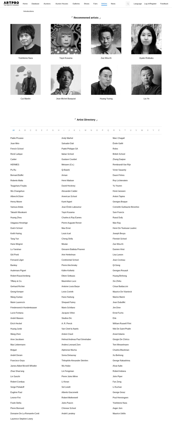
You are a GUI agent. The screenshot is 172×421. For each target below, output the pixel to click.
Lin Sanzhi (15, 376)
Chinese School (69, 408)
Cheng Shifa (67, 239)
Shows (86, 4)
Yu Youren (117, 186)
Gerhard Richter (17, 286)
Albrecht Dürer (16, 196)
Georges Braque (120, 202)
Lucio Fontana (16, 313)
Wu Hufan (66, 366)
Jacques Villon (68, 313)
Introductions (28, 11)
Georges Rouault (120, 270)
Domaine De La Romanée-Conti (24, 413)
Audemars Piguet (18, 270)
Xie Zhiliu (117, 281)
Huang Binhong (120, 276)
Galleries (76, 4)
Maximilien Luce (69, 281)
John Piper (117, 376)
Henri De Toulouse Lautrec (125, 228)
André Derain (16, 355)
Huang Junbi (16, 329)
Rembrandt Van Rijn (122, 165)
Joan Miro (14, 143)
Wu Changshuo (17, 191)
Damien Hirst (118, 249)
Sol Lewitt (66, 387)
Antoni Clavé (67, 334)
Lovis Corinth (67, 292)
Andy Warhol (67, 138)
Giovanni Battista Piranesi (73, 249)
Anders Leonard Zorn (71, 345)
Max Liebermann (17, 345)
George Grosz (119, 392)
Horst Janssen (119, 191)
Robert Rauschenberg (20, 276)
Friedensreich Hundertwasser (23, 308)
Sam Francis (118, 212)
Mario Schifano (68, 308)
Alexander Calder (69, 191)
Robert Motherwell (70, 398)
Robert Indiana (119, 371)
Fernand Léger (17, 260)
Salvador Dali (68, 143)
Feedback (164, 4)
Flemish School (120, 239)
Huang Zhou (16, 217)
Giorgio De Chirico (121, 339)
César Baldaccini (120, 286)
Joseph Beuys (119, 233)
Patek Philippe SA (70, 149)
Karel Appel (67, 202)
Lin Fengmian (68, 371)
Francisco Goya (17, 360)
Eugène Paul (16, 392)
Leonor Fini (15, 398)
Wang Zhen (15, 334)
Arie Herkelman (69, 255)
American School (69, 196)
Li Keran (65, 382)
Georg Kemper (17, 292)
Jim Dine (117, 308)
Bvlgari (13, 350)
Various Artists (16, 207)
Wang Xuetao (16, 297)
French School (17, 149)
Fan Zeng (117, 382)
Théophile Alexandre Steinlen (75, 360)
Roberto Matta (16, 180)
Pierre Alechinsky (69, 265)
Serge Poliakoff (17, 387)
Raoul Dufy (118, 217)
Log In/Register (150, 4)
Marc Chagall (119, 138)
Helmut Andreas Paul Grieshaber (76, 339)
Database (35, 4)
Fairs (95, 4)
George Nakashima (121, 360)
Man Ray (117, 223)
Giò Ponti (14, 255)
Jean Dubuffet (119, 302)
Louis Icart (66, 233)
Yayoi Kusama (65, 58)
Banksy (13, 265)
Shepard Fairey (68, 302)
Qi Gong (116, 265)
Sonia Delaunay (69, 355)
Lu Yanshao (15, 249)
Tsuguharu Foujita (18, 186)
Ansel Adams (119, 334)
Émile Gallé (118, 143)
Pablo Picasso (16, 138)
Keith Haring (16, 233)
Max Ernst (66, 228)
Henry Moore (16, 202)
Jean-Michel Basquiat (66, 99)
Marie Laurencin (17, 302)
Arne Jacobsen (17, 339)
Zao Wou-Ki (106, 58)
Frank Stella (15, 403)
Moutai (65, 244)
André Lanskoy (68, 413)
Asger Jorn (117, 408)
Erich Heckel (16, 323)
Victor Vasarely (119, 170)
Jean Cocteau (119, 260)
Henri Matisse (68, 180)
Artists (104, 4)
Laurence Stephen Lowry (21, 419)
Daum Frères (118, 175)
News (113, 4)
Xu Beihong (118, 355)
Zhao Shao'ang (17, 371)
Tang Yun (14, 239)
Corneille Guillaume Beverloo (126, 207)
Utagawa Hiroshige (19, 223)
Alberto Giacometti (70, 392)
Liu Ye (146, 99)
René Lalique (16, 154)
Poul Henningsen (120, 398)
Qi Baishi (66, 170)
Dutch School (16, 228)
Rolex (115, 149)
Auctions (47, 4)
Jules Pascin (67, 403)
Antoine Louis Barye (71, 286)
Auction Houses (62, 4)
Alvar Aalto (117, 366)
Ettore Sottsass (68, 276)
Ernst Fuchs (118, 313)
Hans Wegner (16, 244)
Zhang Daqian (119, 159)
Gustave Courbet (69, 159)
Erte (114, 318)
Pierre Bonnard (17, 408)
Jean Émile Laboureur (71, 207)
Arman (64, 175)
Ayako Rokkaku (146, 58)
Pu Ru (13, 170)
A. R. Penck (67, 323)
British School (119, 154)
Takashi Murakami (18, 212)
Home (25, 4)
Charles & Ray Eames (71, 217)
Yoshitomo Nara (25, 58)
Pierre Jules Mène (70, 376)
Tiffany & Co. (16, 281)
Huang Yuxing (106, 99)
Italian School (68, 154)
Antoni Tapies (119, 196)
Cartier (13, 159)
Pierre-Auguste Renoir (72, 223)
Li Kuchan (117, 387)
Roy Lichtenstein (120, 180)
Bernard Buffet (16, 175)
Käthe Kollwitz (68, 270)
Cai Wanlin (25, 99)
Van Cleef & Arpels (70, 329)
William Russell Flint (122, 323)
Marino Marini (119, 297)
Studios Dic (67, 318)
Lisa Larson (118, 255)
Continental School (70, 260)
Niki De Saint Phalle (122, 329)
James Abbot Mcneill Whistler (23, 366)
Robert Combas (17, 382)
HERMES (14, 165)
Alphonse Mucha (69, 350)
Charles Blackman (121, 350)
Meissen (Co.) (68, 165)
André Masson (16, 318)
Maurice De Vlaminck (122, 292)
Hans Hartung (68, 297)
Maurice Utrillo (119, 413)
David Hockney (68, 186)
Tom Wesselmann (121, 345)
